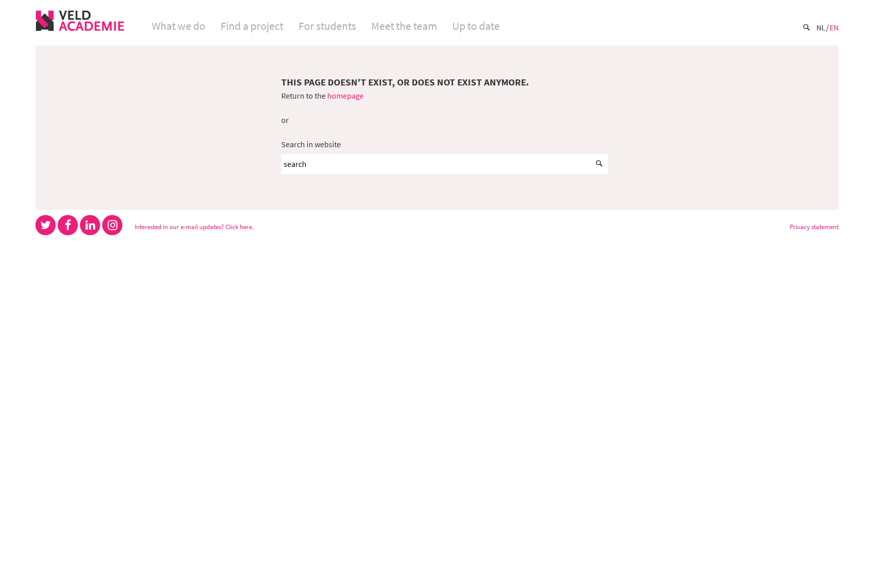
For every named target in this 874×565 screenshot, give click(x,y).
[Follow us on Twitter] (45, 225)
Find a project (252, 26)
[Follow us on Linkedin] (90, 225)
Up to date (476, 26)
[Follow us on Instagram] (112, 225)
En (834, 27)
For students (327, 26)
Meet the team (404, 26)
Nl (820, 27)
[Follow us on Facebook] (68, 225)
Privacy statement (814, 227)
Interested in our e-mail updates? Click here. (194, 227)
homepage (345, 96)
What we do (178, 26)
